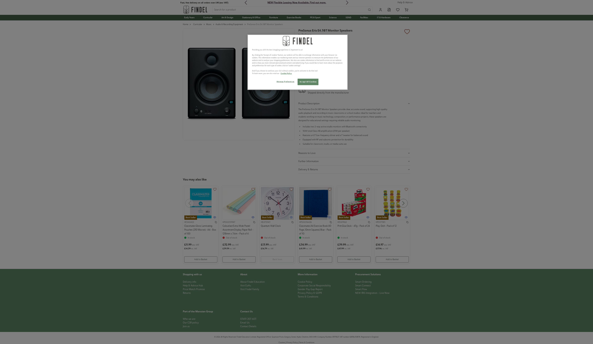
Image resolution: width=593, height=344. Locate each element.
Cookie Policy (286, 73)
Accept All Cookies (308, 82)
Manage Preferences (285, 82)
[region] (297, 62)
